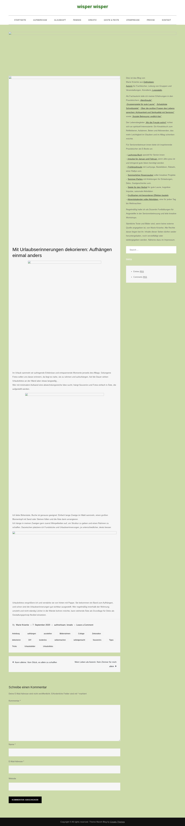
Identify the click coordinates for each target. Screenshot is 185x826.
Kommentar (15, 701)
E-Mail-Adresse (16, 761)
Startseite (20, 20)
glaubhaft (60, 20)
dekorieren (16, 640)
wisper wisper (92, 6)
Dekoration (96, 634)
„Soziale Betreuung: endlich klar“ (147, 116)
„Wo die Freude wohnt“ (155, 122)
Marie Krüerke (22, 625)
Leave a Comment (84, 625)
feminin (77, 20)
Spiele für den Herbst (137, 187)
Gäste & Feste (111, 20)
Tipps (111, 640)
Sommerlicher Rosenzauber (140, 175)
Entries (138, 271)
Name (12, 744)
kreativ (92, 20)
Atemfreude (133, 20)
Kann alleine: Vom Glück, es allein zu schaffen (36, 662)
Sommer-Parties (135, 179)
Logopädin (157, 90)
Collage (81, 634)
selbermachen (60, 640)
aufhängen (31, 634)
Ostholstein (149, 82)
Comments (140, 277)
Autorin (129, 86)
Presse (151, 20)
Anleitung (16, 634)
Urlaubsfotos (48, 646)
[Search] (172, 249)
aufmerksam (40, 20)
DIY (29, 640)
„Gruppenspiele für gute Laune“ (140, 104)
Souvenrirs (97, 640)
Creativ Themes (117, 822)
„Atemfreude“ (146, 100)
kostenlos (43, 640)
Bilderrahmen (65, 634)
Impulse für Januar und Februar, (142, 159)
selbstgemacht (79, 640)
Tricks (14, 646)
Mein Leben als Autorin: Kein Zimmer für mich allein (95, 664)
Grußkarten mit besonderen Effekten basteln (148, 195)
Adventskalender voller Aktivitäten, (143, 199)
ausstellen (48, 634)
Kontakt (166, 20)
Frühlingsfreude (134, 167)
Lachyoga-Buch (135, 155)
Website (12, 778)
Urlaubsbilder (30, 646)
